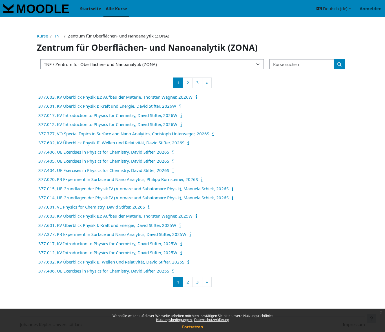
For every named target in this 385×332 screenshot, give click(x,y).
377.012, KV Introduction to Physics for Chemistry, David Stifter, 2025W (107, 252)
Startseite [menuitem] (90, 8)
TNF (58, 36)
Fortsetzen (192, 326)
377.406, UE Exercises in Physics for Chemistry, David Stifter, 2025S (103, 271)
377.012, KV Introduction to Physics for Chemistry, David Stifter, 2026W (107, 124)
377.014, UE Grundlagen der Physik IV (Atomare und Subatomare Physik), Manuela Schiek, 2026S (133, 197)
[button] (334, 8)
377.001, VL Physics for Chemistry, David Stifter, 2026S (91, 207)
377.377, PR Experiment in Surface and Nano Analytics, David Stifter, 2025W (112, 234)
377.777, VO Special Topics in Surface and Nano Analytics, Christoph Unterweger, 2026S (123, 133)
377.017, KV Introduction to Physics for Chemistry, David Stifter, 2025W (107, 243)
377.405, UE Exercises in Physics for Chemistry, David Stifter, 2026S (103, 161)
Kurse (42, 36)
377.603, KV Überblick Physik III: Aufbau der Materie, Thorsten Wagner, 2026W (115, 97)
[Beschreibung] (198, 97)
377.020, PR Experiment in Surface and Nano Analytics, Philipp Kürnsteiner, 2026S (118, 179)
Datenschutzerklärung (211, 319)
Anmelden (371, 8)
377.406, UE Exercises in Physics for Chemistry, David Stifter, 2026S (103, 152)
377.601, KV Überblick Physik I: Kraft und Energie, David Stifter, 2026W (107, 106)
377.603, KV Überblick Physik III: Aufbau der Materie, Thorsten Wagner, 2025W (115, 216)
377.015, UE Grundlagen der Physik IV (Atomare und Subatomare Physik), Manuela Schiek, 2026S (133, 188)
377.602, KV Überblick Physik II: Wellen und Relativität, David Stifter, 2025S (111, 262)
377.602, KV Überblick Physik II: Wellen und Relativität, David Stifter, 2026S (111, 142)
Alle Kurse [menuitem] (116, 8)
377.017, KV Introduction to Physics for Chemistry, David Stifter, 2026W (107, 115)
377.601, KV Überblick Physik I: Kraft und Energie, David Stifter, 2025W (107, 225)
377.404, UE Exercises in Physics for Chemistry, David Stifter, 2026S (103, 170)
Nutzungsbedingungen (174, 319)
